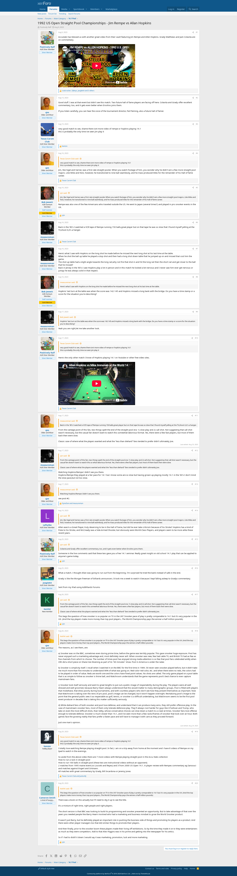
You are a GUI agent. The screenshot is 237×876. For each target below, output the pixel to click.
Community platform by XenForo (108, 874)
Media (64, 9)
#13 (196, 484)
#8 (197, 277)
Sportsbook (78, 9)
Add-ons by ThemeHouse (141, 874)
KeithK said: (65, 636)
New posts (42, 13)
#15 (196, 539)
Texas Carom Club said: (69, 158)
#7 (197, 249)
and (72, 503)
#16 (196, 568)
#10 (196, 338)
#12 (196, 450)
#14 (196, 510)
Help (186, 868)
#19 (196, 731)
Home (42, 9)
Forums (53, 9)
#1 (197, 32)
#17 (196, 594)
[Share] (193, 32)
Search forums (74, 13)
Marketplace (111, 9)
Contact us (149, 868)
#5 (197, 187)
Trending (62, 13)
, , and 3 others (78, 91)
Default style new (47, 868)
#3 (197, 124)
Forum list (52, 13)
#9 (197, 312)
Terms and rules (162, 868)
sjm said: (63, 193)
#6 (197, 222)
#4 (197, 153)
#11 (196, 415)
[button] (69, 9)
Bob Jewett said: (66, 317)
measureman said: (67, 282)
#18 (196, 631)
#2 (197, 98)
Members (94, 9)
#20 (196, 783)
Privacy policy (176, 868)
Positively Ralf (45, 27)
